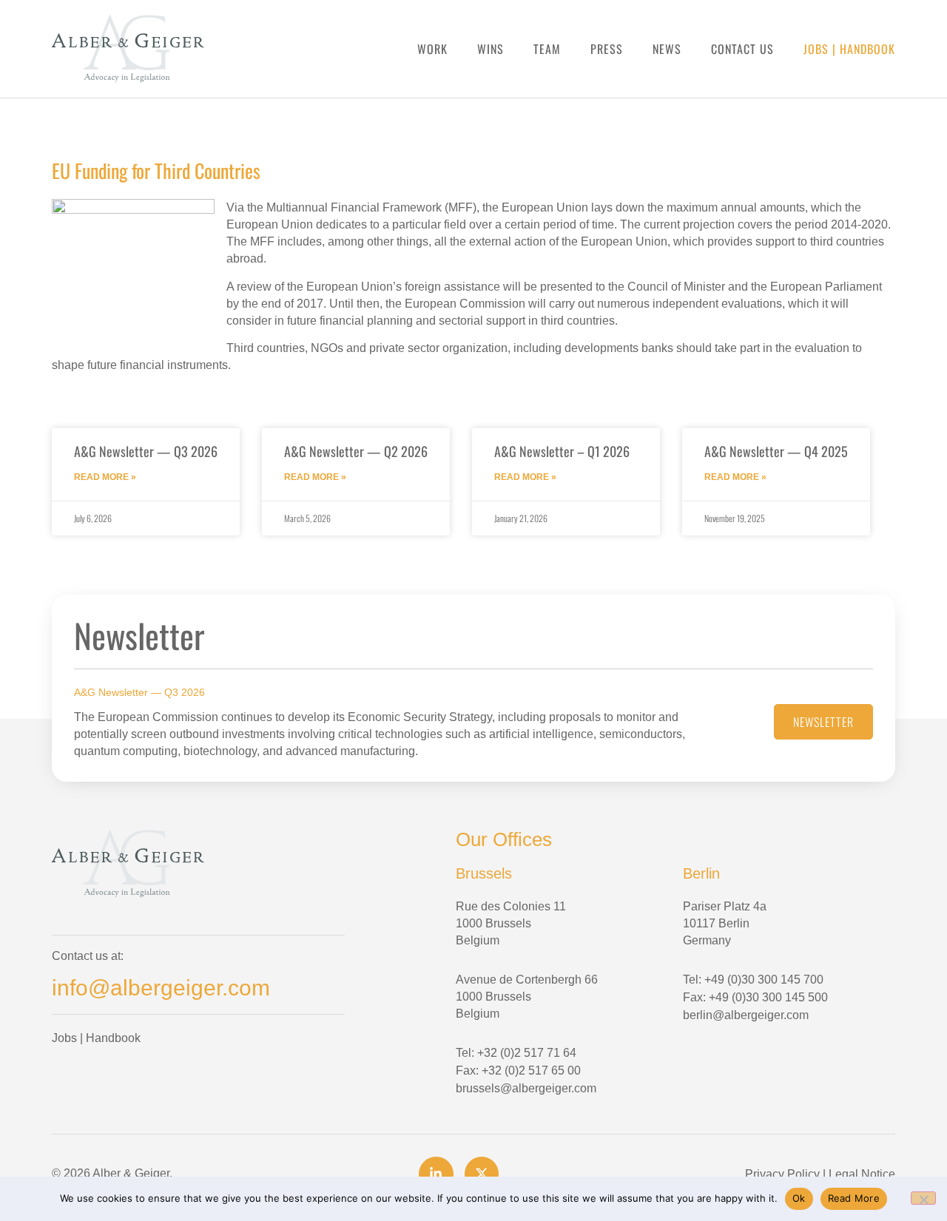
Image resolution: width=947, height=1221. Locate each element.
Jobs (816, 49)
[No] (923, 1198)
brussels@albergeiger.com (526, 1088)
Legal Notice (862, 1174)
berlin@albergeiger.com (746, 1015)
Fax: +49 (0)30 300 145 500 (755, 997)
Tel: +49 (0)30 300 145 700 (753, 979)
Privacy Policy (782, 1174)
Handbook (867, 49)
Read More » (105, 477)
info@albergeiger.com (161, 987)
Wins (490, 49)
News (667, 49)
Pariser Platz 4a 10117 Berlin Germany (724, 923)
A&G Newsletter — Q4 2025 (776, 451)
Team (547, 49)
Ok (799, 1198)
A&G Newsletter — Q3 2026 (146, 451)
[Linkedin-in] (436, 1174)
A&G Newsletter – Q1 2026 (562, 451)
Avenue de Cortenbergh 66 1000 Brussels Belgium (527, 996)
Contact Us (742, 49)
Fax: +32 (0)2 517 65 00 (518, 1070)
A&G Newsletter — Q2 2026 (356, 451)
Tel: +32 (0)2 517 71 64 (516, 1052)
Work (432, 49)
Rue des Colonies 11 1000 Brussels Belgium (511, 923)
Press (606, 49)
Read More (854, 1198)
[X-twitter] (482, 1174)
